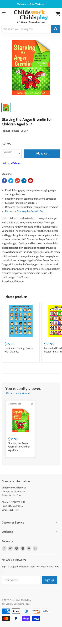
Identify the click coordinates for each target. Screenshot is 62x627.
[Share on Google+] (17, 180)
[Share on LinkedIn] (24, 180)
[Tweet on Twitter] (10, 180)
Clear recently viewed (18, 393)
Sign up (49, 580)
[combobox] (26, 29)
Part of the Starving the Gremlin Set (24, 211)
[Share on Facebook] (4, 180)
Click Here (14, 509)
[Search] (55, 29)
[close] (32, 404)
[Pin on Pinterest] (30, 180)
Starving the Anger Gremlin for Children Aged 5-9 (19, 447)
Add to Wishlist (11, 163)
